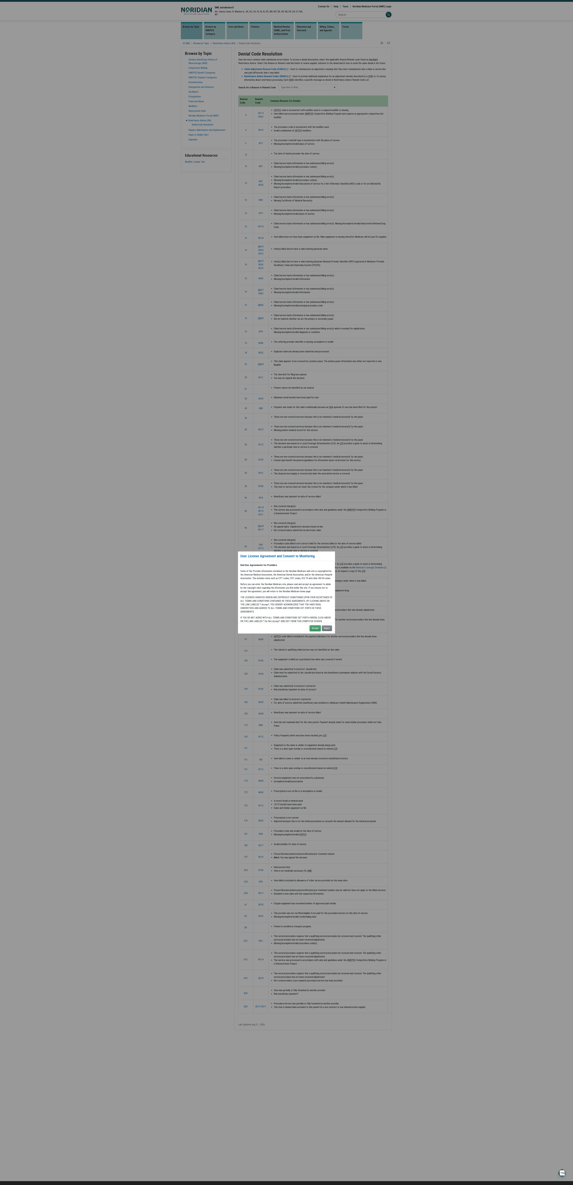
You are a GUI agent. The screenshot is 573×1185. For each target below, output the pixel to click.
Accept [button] (315, 628)
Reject (327, 628)
